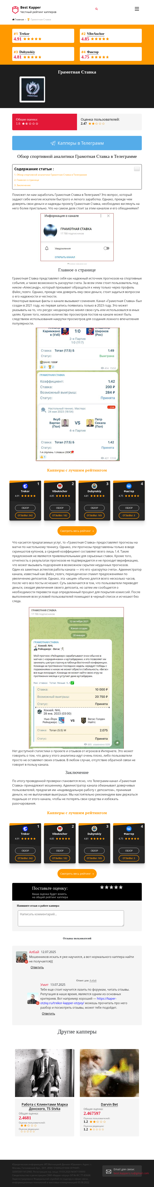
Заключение (24, 185)
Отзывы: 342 (25, 515)
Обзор (25, 507)
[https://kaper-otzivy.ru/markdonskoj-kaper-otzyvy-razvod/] (44, 1073)
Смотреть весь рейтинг (75, 531)
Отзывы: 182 (59, 515)
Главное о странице (28, 180)
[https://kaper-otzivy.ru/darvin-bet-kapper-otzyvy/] (109, 1073)
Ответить (37, 967)
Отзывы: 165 (94, 515)
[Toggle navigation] (137, 8)
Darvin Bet (109, 1104)
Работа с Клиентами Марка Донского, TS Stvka (45, 1106)
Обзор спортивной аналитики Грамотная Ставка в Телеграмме (52, 174)
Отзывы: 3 (129, 515)
